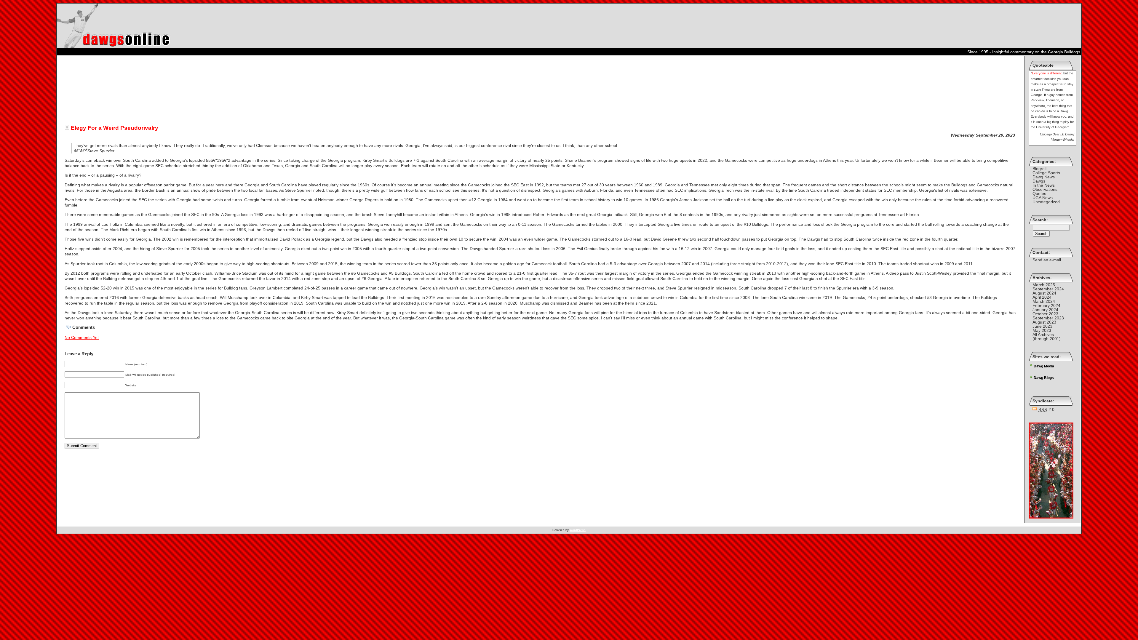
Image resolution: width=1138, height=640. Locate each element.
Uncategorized (1046, 201)
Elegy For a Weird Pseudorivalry (113, 128)
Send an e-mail (1046, 259)
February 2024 (1046, 305)
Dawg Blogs (1044, 378)
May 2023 (1041, 330)
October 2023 (1045, 313)
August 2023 (1044, 322)
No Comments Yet (82, 337)
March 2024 (1043, 301)
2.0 (1046, 409)
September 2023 (1048, 318)
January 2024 (1045, 309)
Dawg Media (1044, 366)
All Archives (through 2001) (1046, 336)
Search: (1040, 219)
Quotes (1039, 193)
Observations (1044, 189)
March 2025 (1043, 284)
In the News (1043, 185)
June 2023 (1042, 326)
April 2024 (1041, 297)
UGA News (1042, 197)
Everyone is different (1047, 73)
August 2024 (1044, 293)
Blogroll (1039, 168)
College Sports (1046, 172)
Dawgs (1038, 181)
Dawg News (1043, 177)
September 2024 (1048, 289)
